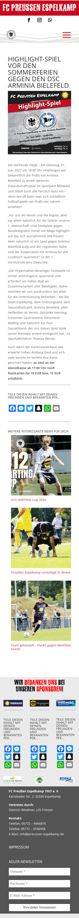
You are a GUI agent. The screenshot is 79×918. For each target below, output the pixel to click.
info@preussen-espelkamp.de (42, 834)
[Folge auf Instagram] (39, 20)
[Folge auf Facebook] (29, 20)
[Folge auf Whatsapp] (50, 20)
